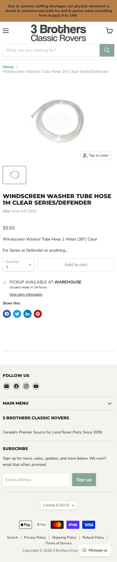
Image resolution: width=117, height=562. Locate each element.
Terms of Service (58, 543)
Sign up (84, 480)
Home (8, 67)
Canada (56, 505)
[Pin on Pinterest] (38, 314)
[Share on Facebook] (7, 314)
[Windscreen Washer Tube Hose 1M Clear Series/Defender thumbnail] (14, 175)
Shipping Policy (64, 537)
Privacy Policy (35, 537)
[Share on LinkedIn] (27, 314)
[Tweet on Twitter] (17, 314)
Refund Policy (93, 537)
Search (12, 537)
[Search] (107, 50)
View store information (26, 294)
